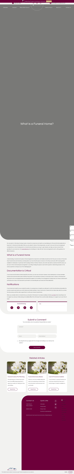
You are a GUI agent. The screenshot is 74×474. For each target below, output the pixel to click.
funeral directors (25, 249)
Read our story (49, 1)
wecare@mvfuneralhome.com (58, 3)
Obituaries (5, 7)
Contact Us (68, 7)
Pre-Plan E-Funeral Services (45, 411)
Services (14, 7)
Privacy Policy (43, 406)
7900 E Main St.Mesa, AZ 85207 (29, 405)
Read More (12, 389)
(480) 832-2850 (17, 3)
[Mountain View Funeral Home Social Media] (33, 3)
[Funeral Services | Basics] (37, 368)
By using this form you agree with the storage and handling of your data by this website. (36, 341)
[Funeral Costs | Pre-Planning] (16, 368)
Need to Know (48, 7)
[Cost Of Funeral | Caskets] (57, 368)
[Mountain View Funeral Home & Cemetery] (37, 7)
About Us (58, 7)
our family (54, 295)
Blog (40, 303)
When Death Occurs (24, 7)
